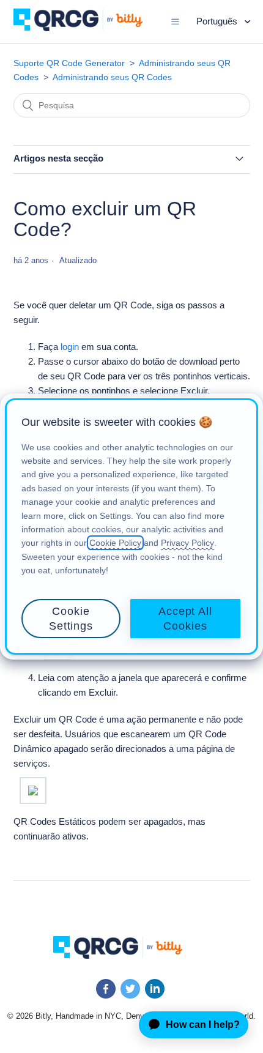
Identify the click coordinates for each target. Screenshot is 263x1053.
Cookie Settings (71, 618)
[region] (131, 526)
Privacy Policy (187, 543)
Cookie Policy (115, 543)
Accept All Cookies (185, 618)
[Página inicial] (87, 28)
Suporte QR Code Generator (69, 63)
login (70, 346)
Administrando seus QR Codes (112, 77)
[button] (175, 21)
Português (218, 21)
